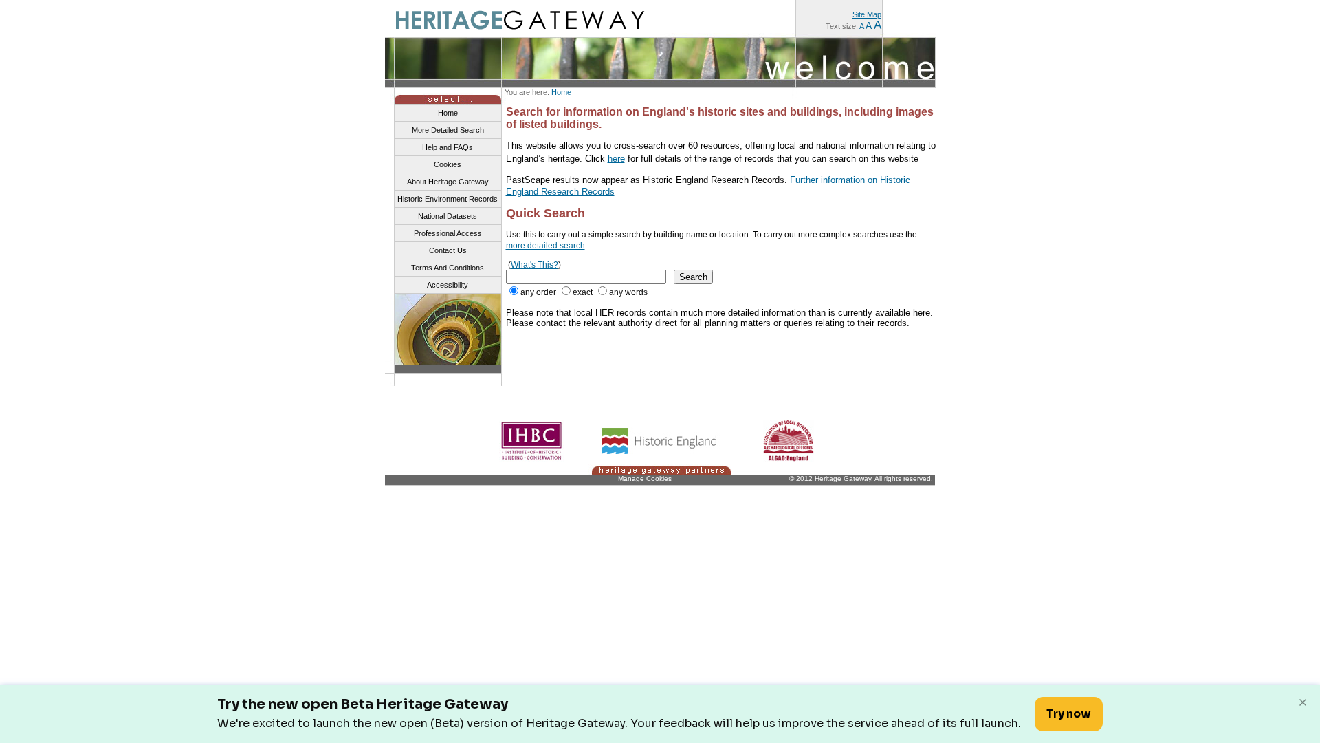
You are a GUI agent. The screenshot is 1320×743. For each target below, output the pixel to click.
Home (561, 92)
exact (583, 292)
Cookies (447, 164)
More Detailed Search (448, 130)
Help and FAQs (447, 147)
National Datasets (447, 216)
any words (628, 292)
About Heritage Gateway (448, 181)
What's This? (534, 265)
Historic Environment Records (447, 199)
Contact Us (448, 250)
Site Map (866, 14)
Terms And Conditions (447, 267)
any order (538, 292)
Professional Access (448, 233)
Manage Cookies (645, 478)
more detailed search (545, 245)
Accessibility (447, 285)
